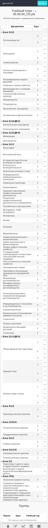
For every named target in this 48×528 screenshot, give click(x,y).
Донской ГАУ (8, 3)
